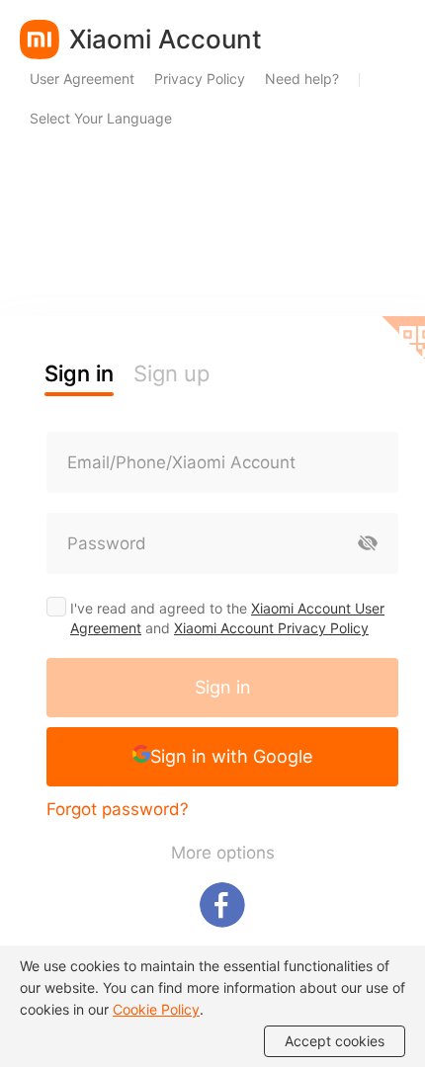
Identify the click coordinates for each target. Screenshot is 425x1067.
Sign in (223, 687)
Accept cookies (334, 1040)
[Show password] (367, 543)
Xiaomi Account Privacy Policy (271, 627)
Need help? (302, 78)
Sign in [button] (79, 373)
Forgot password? (117, 809)
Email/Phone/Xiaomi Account (181, 462)
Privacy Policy (199, 78)
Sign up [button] (171, 373)
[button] (222, 756)
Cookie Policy (156, 1009)
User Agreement (82, 78)
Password (106, 543)
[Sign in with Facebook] (222, 905)
